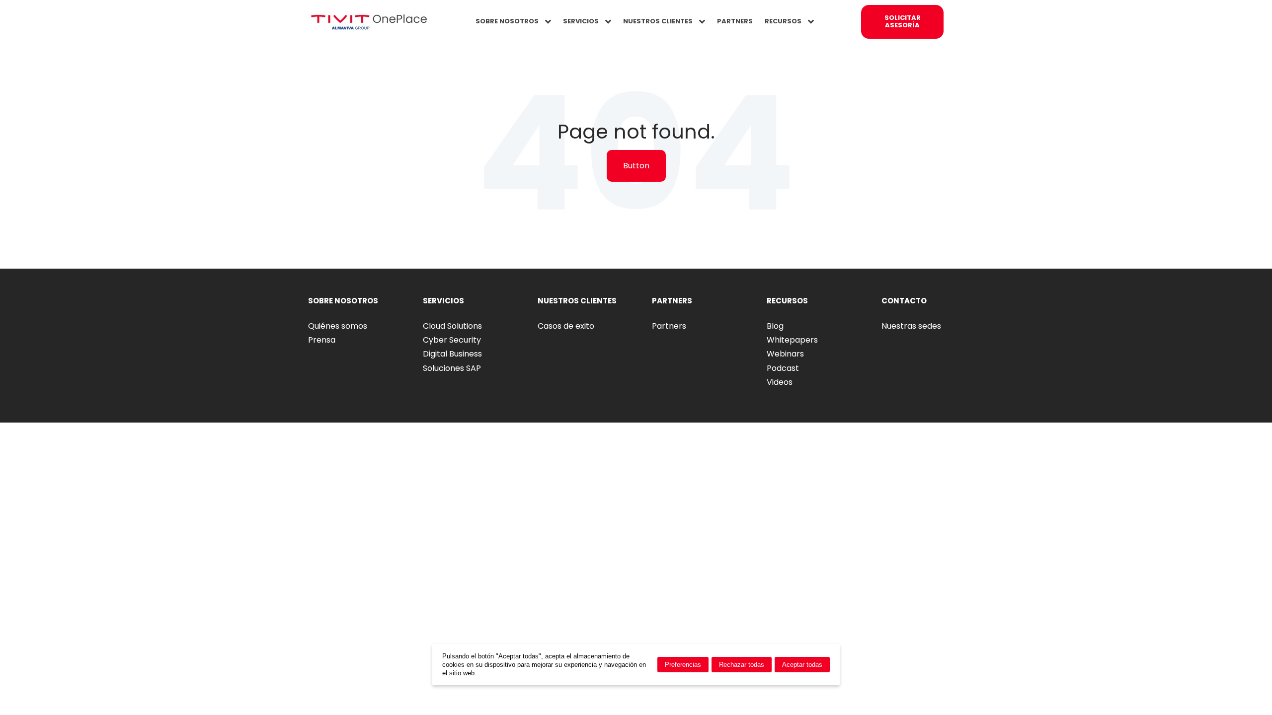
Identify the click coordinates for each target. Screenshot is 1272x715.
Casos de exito (566, 326)
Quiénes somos (337, 326)
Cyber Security (452, 340)
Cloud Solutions (452, 326)
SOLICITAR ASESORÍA (902, 21)
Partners (669, 326)
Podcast (783, 368)
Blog (775, 326)
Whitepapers (792, 340)
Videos (780, 382)
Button (636, 165)
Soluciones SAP (452, 368)
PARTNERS (735, 21)
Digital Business (452, 353)
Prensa (321, 340)
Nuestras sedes (911, 326)
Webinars (785, 353)
